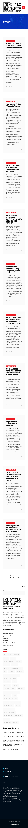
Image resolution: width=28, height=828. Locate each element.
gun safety (7, 685)
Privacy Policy (8, 774)
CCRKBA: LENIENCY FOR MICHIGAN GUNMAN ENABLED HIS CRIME (13, 169)
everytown (19, 671)
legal (4, 638)
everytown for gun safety (11, 675)
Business (16, 654)
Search (5, 590)
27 (10, 576)
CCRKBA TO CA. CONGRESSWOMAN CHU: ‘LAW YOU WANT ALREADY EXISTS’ (13, 476)
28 (13, 576)
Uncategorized (7, 645)
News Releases (11, 163)
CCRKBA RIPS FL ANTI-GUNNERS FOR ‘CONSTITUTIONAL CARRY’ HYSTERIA (13, 372)
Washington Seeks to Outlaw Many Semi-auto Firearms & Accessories (13, 529)
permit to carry (8, 705)
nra (16, 698)
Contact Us (8, 771)
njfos (14, 695)
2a (5, 654)
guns (14, 681)
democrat (14, 664)
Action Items (11, 41)
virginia (6, 719)
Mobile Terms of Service (11, 776)
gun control (13, 678)
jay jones (7, 688)
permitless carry (15, 702)
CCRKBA (10, 86)
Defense (18, 661)
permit (6, 702)
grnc (5, 678)
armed (9, 654)
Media (5, 640)
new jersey (7, 695)
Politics (18, 705)
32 (10, 577)
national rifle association (11, 692)
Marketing (21, 688)
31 (22, 576)
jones (13, 688)
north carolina (8, 698)
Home (6, 768)
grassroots (6, 636)
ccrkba (6, 658)
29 (16, 576)
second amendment (9, 712)
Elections (11, 671)
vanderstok (18, 715)
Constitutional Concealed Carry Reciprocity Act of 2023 (13, 270)
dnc (5, 671)
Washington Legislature (11, 722)
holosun (15, 685)
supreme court (8, 715)
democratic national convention (13, 668)
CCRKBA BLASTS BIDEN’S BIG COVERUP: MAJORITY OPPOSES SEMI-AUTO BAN (14, 219)
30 (19, 576)
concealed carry (9, 661)
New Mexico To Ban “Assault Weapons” (13, 105)
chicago (13, 658)
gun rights (7, 681)
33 (13, 577)
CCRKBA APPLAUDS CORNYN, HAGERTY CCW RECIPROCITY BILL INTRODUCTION (13, 321)
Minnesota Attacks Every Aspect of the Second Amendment (14, 46)
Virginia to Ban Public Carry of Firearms (11, 424)
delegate (6, 664)
